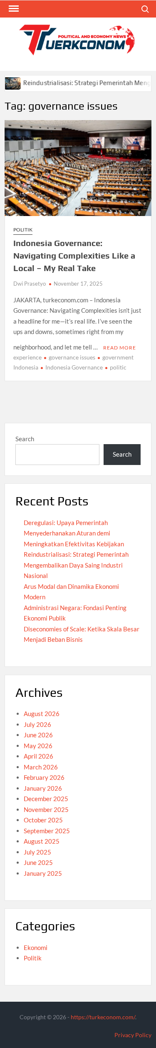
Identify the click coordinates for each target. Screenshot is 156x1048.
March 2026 (41, 767)
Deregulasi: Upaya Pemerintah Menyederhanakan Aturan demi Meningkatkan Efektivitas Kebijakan (74, 533)
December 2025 (46, 798)
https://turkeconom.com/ (103, 1016)
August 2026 (41, 713)
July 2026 (37, 724)
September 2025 (47, 830)
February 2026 (44, 777)
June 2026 (38, 735)
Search (24, 438)
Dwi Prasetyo (29, 283)
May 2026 (38, 745)
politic (118, 367)
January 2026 (43, 788)
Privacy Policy (132, 1034)
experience (27, 357)
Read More (119, 347)
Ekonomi (35, 947)
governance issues (72, 357)
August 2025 (41, 841)
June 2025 (38, 862)
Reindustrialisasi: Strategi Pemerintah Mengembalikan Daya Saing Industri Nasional (76, 564)
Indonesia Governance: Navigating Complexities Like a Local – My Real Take (74, 255)
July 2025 (37, 852)
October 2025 (43, 820)
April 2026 (38, 756)
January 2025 (43, 873)
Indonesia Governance (74, 367)
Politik (22, 229)
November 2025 (46, 809)
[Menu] (13, 8)
